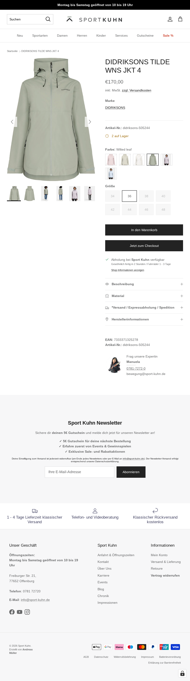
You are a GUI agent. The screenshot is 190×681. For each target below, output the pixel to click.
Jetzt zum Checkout (144, 246)
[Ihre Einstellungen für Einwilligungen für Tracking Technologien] (182, 673)
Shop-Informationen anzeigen (127, 270)
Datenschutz (101, 656)
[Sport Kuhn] (95, 19)
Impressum (147, 656)
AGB (86, 656)
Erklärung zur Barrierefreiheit (164, 662)
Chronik (103, 596)
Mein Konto (159, 555)
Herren (82, 35)
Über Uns (104, 568)
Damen (62, 35)
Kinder (101, 35)
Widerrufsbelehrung (125, 656)
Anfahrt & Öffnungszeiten (116, 555)
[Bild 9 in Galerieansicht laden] (51, 119)
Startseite (12, 51)
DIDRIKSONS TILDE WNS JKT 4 (40, 51)
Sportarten (40, 35)
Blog (101, 589)
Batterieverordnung (170, 656)
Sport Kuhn (24, 645)
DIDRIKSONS (115, 108)
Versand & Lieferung (166, 562)
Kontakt (103, 562)
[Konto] (169, 19)
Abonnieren (131, 472)
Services (121, 35)
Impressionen (107, 602)
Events (103, 582)
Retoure (157, 568)
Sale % (168, 35)
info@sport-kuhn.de (133, 458)
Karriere (103, 575)
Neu (20, 35)
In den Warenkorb (144, 230)
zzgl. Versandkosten (136, 90)
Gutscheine (145, 35)
